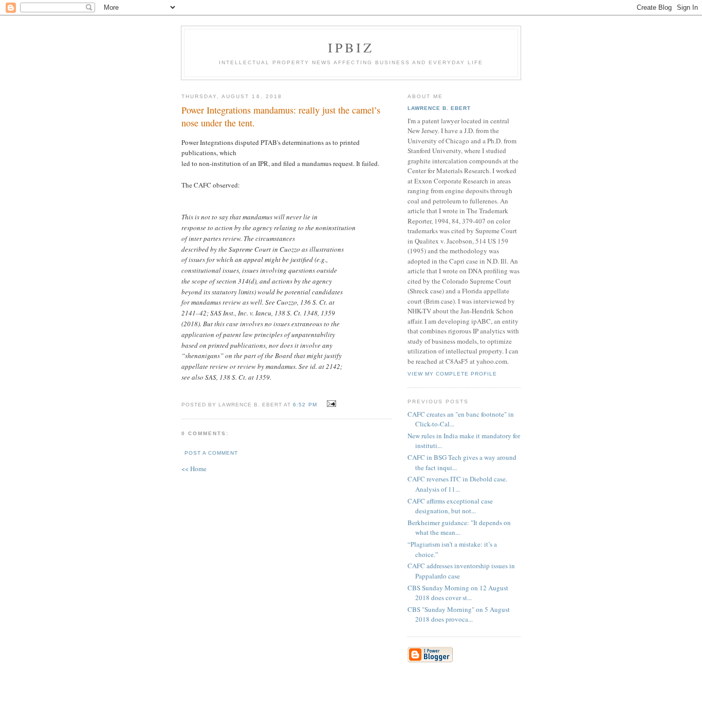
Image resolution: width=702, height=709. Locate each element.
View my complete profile (452, 374)
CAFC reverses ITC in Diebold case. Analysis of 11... (457, 484)
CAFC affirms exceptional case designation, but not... (450, 506)
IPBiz (351, 47)
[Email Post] (330, 403)
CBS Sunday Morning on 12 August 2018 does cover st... (458, 593)
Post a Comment (211, 453)
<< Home (194, 468)
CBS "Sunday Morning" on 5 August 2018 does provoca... (459, 614)
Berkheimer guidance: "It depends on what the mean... (459, 527)
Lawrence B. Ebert (439, 108)
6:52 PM (305, 404)
